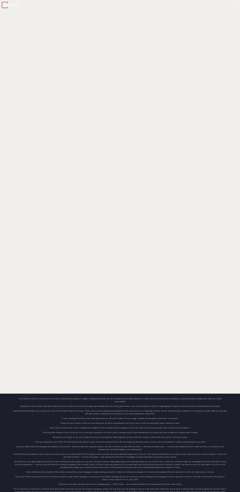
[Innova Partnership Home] (14, 5)
